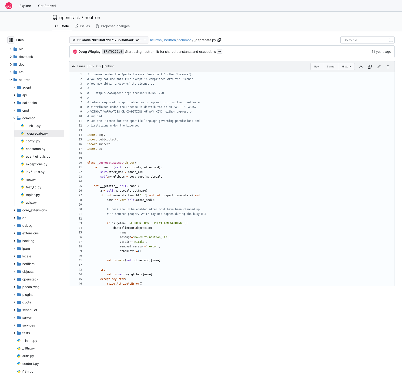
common (184, 40)
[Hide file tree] (10, 40)
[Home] (8, 6)
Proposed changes (115, 26)
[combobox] (367, 40)
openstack (69, 17)
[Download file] (361, 66)
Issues (85, 26)
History (346, 66)
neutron (92, 17)
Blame (330, 66)
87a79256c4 (113, 51)
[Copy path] (219, 40)
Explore (25, 6)
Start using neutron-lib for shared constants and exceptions (170, 51)
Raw (316, 66)
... (219, 51)
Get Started (47, 6)
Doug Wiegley (89, 51)
